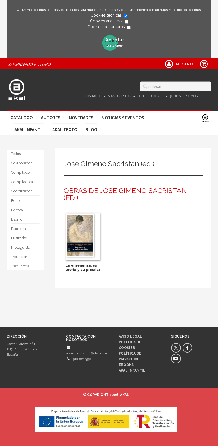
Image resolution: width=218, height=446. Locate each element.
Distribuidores (150, 96)
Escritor (17, 219)
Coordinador (21, 191)
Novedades (81, 118)
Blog (91, 129)
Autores (50, 118)
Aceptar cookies (111, 42)
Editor (16, 200)
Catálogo (22, 118)
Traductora (20, 266)
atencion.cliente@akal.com (86, 353)
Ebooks (126, 365)
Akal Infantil (29, 129)
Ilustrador (19, 238)
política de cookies (187, 10)
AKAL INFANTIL (132, 370)
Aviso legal (130, 336)
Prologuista (20, 247)
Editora (17, 210)
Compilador (21, 172)
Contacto (93, 96)
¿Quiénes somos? (184, 96)
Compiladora (22, 182)
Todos (16, 154)
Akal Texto (64, 129)
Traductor (19, 257)
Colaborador (21, 163)
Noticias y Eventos (123, 118)
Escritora (18, 229)
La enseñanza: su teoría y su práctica (83, 267)
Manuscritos (119, 96)
